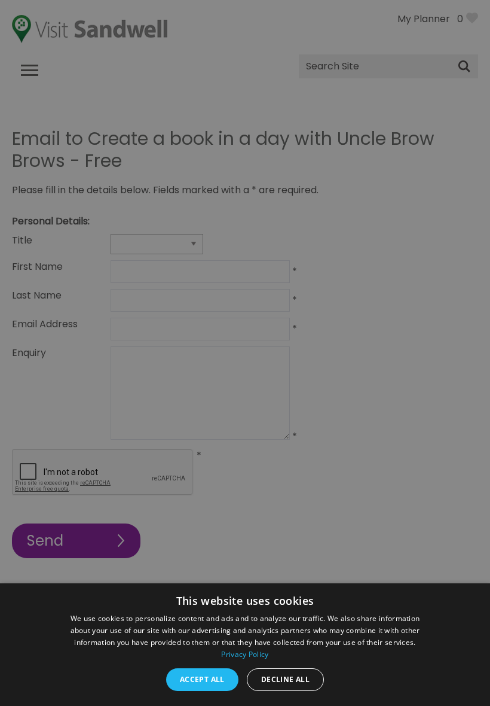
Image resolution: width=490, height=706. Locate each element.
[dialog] (245, 353)
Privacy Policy (244, 654)
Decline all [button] (285, 679)
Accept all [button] (202, 679)
